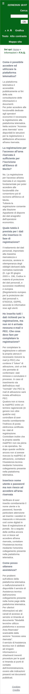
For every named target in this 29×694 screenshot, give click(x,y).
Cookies (16, 687)
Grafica (19, 30)
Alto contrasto (18, 36)
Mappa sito (15, 41)
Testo (5, 36)
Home (16, 49)
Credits (16, 690)
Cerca (23, 10)
